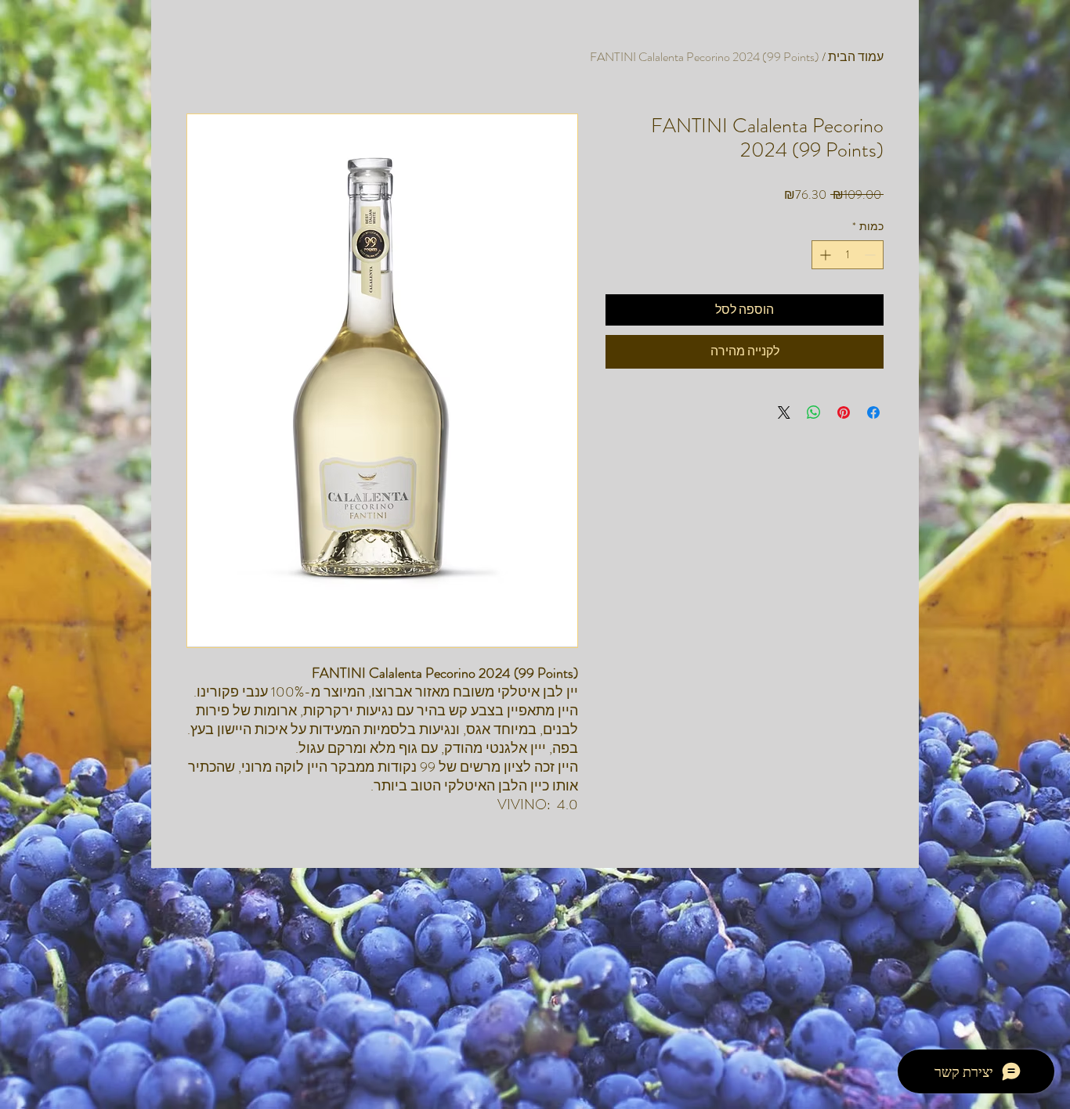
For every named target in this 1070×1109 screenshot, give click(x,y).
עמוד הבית (856, 57)
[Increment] (823, 254)
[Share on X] (784, 412)
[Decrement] (871, 254)
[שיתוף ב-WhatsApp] (813, 412)
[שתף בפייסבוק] (873, 412)
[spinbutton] (847, 254)
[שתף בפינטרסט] (843, 412)
